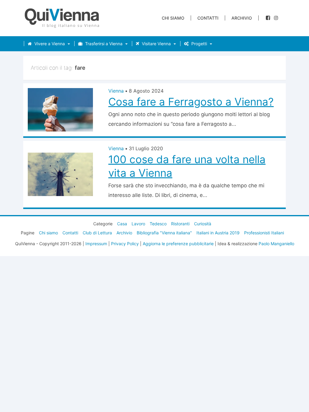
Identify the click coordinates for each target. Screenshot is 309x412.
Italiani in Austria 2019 (218, 232)
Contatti (207, 18)
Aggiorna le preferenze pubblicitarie (178, 243)
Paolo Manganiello (276, 243)
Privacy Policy (125, 243)
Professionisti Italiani (264, 232)
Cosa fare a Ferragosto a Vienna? (191, 101)
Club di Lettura (97, 232)
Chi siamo (173, 18)
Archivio (241, 18)
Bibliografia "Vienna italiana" (164, 232)
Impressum (96, 243)
